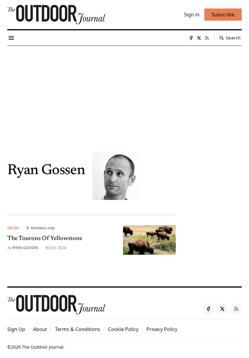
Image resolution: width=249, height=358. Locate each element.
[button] (16, 329)
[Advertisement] (124, 91)
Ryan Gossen (25, 247)
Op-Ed (13, 228)
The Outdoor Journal (42, 347)
